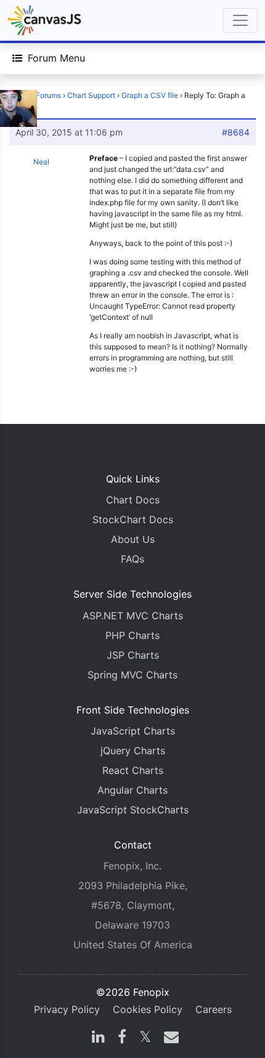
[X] (145, 1038)
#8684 (236, 132)
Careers (213, 1009)
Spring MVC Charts (132, 675)
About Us (133, 539)
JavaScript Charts (133, 731)
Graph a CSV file (149, 95)
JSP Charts (133, 655)
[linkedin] (98, 1038)
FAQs (132, 559)
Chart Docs (133, 500)
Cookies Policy (147, 1009)
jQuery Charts (132, 750)
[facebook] (122, 1038)
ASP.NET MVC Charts (133, 615)
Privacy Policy (67, 1009)
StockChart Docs (132, 519)
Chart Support (91, 95)
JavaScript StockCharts (133, 810)
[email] (169, 1038)
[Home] (44, 20)
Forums (48, 95)
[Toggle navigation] (240, 20)
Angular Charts (132, 790)
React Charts (132, 770)
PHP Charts (132, 635)
